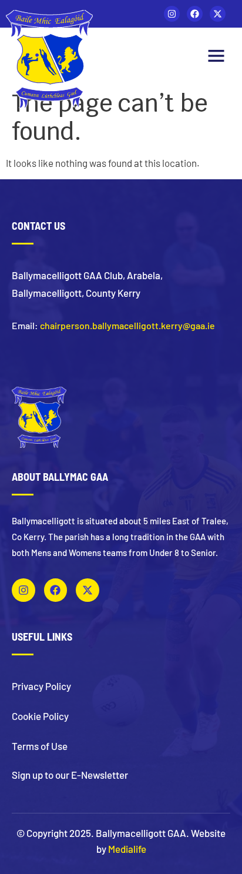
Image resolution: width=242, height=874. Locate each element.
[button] (216, 57)
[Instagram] (172, 14)
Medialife (127, 849)
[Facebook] (195, 14)
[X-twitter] (218, 14)
